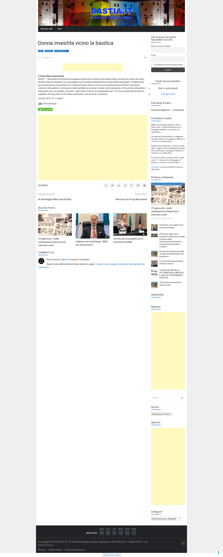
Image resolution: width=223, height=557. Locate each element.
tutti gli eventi (168, 94)
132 (114, 533)
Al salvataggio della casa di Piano (54, 199)
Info (60, 28)
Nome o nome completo (161, 46)
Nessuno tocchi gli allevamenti (131, 199)
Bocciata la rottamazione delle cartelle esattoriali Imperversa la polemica (171, 253)
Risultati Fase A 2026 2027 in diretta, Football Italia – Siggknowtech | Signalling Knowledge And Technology (168, 148)
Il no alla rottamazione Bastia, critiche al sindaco (171, 262)
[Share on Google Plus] (131, 185)
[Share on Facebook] (105, 185)
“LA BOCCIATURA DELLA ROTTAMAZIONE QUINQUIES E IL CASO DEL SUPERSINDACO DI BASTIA (171, 274)
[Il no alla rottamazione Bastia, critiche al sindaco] (154, 263)
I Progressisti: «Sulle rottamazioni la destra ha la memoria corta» (51, 241)
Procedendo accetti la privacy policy (168, 65)
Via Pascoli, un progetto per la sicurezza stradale (171, 226)
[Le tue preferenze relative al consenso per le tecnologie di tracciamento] (218, 552)
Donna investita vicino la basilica (75, 43)
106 (108, 533)
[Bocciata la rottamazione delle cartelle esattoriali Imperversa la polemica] (154, 254)
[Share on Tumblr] (125, 185)
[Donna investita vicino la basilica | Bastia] (111, 12)
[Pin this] (138, 185)
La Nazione (172, 184)
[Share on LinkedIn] (118, 185)
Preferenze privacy (74, 549)
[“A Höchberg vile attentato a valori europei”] (154, 285)
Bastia (154, 184)
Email (153, 55)
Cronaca (49, 51)
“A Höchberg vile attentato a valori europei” (170, 283)
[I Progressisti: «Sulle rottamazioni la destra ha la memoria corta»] (168, 194)
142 (121, 533)
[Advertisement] (92, 67)
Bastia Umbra (162, 184)
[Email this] (144, 185)
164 (127, 533)
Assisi (41, 51)
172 (134, 533)
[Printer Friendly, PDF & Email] (45, 109)
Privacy (41, 549)
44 (101, 533)
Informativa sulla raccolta (111, 555)
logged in (64, 259)
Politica (179, 184)
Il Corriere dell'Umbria (62, 51)
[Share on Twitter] (112, 185)
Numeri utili (46, 28)
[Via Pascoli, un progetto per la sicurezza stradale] (154, 227)
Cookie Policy (55, 549)
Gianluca (156, 218)
